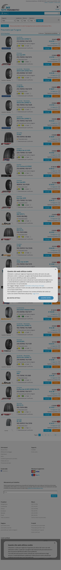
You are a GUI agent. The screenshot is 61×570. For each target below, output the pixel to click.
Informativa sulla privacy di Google (34, 286)
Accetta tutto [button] (46, 298)
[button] (13, 298)
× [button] (55, 269)
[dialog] (30, 284)
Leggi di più (36, 293)
